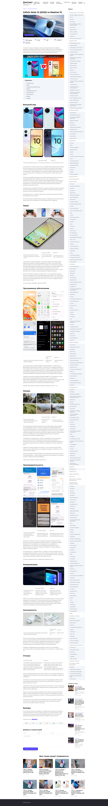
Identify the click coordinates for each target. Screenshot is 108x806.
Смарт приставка (73, 658)
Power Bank (72, 618)
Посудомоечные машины (75, 438)
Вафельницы (72, 399)
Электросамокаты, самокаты (75, 38)
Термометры (72, 378)
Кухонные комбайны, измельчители (74, 415)
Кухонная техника (73, 387)
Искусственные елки (74, 208)
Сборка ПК (72, 340)
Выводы (28, 98)
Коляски (71, 215)
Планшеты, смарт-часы (74, 241)
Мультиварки (72, 428)
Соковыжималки (73, 444)
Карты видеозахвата (74, 292)
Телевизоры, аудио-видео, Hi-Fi (37, 3)
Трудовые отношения (74, 661)
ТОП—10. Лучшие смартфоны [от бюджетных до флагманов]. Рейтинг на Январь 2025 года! (61, 772)
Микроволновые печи (74, 419)
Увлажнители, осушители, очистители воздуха (75, 93)
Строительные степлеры (75, 582)
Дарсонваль (72, 351)
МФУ (71, 318)
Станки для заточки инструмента (76, 575)
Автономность (29, 94)
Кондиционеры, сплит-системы (76, 47)
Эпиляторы (72, 384)
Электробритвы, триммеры (75, 382)
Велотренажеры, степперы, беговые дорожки (75, 24)
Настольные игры (73, 232)
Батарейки (72, 486)
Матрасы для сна (73, 367)
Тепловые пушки (73, 591)
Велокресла (72, 190)
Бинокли (72, 19)
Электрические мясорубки (75, 457)
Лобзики (72, 532)
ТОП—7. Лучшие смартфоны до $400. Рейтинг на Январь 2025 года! (61, 792)
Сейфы (70, 613)
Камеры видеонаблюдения (75, 669)
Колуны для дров (73, 517)
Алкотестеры (72, 344)
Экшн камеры (72, 678)
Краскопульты (73, 525)
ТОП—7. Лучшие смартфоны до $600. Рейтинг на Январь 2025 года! (77, 771)
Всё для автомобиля (73, 110)
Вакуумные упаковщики (75, 394)
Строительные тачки (74, 584)
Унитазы (71, 169)
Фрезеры (72, 602)
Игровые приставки (74, 201)
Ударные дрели (73, 595)
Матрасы (72, 228)
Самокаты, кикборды (74, 248)
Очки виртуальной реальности (76, 627)
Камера (28, 88)
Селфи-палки (72, 631)
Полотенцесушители (74, 160)
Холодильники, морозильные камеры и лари (76, 105)
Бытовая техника (73, 40)
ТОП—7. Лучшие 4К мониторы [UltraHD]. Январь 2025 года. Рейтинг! (79, 741)
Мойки (71, 158)
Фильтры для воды (73, 102)
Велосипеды (72, 21)
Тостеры (71, 448)
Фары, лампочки (73, 138)
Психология (72, 476)
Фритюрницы (72, 453)
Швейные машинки (74, 174)
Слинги (71, 252)
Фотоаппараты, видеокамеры (76, 671)
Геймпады (72, 275)
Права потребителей (74, 474)
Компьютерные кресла (74, 217)
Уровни (71, 597)
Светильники (72, 167)
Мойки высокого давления (75, 127)
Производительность (31, 90)
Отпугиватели (73, 547)
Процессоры (72, 335)
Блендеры (72, 391)
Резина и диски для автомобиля (76, 131)
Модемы (71, 312)
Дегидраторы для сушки (75, 404)
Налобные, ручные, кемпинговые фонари (76, 55)
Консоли (71, 303)
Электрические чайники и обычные (75, 461)
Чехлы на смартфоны (74, 640)
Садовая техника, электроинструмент (73, 483)
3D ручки (72, 183)
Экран (27, 85)
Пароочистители (73, 67)
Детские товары (73, 181)
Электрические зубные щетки (76, 259)
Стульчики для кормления (75, 257)
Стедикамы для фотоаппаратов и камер (76, 676)
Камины (71, 154)
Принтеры (72, 333)
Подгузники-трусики (74, 246)
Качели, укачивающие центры (76, 210)
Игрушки (72, 206)
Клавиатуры (72, 294)
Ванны (71, 145)
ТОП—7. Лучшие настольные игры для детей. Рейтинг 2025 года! (80, 689)
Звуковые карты (73, 279)
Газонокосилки (73, 499)
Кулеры (71, 307)
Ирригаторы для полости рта (76, 358)
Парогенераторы (73, 65)
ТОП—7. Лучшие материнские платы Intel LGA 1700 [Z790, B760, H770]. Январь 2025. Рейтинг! (79, 702)
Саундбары (72, 656)
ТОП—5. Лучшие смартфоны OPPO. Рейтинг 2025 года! (79, 715)
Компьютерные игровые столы (76, 298)
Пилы (71, 554)
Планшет (72, 629)
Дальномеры (72, 513)
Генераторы (72, 506)
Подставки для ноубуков (75, 331)
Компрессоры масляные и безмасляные (75, 520)
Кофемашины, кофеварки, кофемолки (75, 411)
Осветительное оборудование (75, 673)
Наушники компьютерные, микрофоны (75, 322)
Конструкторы (73, 219)
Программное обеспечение (33, 87)
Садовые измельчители (74, 563)
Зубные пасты (72, 199)
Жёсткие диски (73, 277)
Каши (71, 212)
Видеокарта (72, 273)
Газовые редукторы (74, 497)
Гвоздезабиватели (73, 504)
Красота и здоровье (73, 342)
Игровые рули (73, 286)
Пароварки (72, 436)
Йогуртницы (72, 408)
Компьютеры (67, 2)
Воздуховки (72, 495)
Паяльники (72, 549)
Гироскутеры (72, 27)
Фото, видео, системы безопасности (74, 664)
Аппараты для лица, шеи (75, 347)
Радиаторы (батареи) (74, 163)
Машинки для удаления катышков (77, 156)
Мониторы (72, 314)
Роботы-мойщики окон (74, 74)
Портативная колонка (74, 649)
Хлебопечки (72, 455)
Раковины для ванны (74, 165)
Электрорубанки (73, 611)
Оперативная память (74, 326)
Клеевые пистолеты (74, 515)
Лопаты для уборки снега (75, 534)
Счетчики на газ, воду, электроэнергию (74, 87)
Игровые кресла (73, 284)
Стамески (72, 573)
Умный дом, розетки (74, 95)
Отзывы (28, 96)
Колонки (71, 296)
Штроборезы (72, 604)
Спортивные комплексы (75, 255)
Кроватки (72, 221)
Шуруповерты (73, 606)
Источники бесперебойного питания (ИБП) (75, 289)
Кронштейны (72, 647)
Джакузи (71, 151)
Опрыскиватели (73, 545)
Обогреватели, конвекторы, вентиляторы (75, 58)
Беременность (73, 469)
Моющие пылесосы (74, 52)
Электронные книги (74, 642)
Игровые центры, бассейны (75, 203)
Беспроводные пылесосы (75, 43)
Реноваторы (72, 558)
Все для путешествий (74, 179)
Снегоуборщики (73, 571)
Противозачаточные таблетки (76, 373)
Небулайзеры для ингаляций (76, 237)
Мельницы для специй (74, 417)
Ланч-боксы (72, 226)
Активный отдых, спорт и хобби (76, 12)
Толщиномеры (73, 136)
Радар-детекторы (73, 129)
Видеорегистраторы (74, 120)
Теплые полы (72, 593)
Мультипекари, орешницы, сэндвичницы (75, 432)
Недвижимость (72, 471)
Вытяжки (72, 401)
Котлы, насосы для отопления (76, 49)
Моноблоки (72, 316)
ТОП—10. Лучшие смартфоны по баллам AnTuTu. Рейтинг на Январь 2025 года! (45, 771)
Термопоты (72, 446)
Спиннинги (72, 36)
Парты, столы (72, 239)
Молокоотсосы (73, 230)
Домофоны (72, 667)
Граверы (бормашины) (74, 510)
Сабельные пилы (73, 561)
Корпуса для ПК (73, 305)
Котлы (71, 523)
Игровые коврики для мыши (75, 282)
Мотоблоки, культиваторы (75, 538)
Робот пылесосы (73, 72)
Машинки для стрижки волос (76, 369)
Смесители (72, 568)
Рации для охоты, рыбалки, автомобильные (75, 479)
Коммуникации (30, 92)
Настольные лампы (74, 235)
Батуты (71, 17)
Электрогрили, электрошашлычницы (74, 464)
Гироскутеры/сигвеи (74, 197)
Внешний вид (29, 83)
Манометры (72, 536)
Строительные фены (74, 586)
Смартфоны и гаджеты (74, 615)
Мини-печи (72, 424)
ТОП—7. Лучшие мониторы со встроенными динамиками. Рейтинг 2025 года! (80, 728)
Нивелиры (72, 543)
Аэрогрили (72, 389)
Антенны (72, 143)
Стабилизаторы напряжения (75, 76)
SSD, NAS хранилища (74, 266)
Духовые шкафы (73, 406)
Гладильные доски (73, 149)
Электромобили (73, 261)
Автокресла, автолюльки (75, 186)
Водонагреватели (73, 45)
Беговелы (72, 188)
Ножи (71, 434)
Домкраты (72, 122)
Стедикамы (72, 636)
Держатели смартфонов (75, 620)
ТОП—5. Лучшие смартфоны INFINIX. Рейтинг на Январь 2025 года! (29, 792)
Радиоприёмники (73, 654)
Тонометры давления (74, 380)
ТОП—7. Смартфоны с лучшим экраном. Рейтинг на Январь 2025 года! (77, 792)
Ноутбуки (72, 324)
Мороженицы (72, 426)
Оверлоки (72, 371)
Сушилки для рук (73, 84)
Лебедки (72, 529)
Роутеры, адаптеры (74, 337)
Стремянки (72, 577)
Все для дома (72, 140)
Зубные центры (73, 353)
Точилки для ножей (74, 451)
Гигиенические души (74, 147)
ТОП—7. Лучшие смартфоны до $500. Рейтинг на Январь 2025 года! (45, 792)
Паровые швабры (73, 63)
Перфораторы (73, 552)
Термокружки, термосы (74, 90)
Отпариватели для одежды (75, 61)
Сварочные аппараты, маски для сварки (76, 566)
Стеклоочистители (74, 78)
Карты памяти (72, 622)
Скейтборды (72, 250)
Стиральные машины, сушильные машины (76, 82)
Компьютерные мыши (74, 301)
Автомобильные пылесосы (75, 114)
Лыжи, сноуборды (73, 31)
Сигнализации (73, 133)
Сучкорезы (72, 588)
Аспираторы (72, 349)
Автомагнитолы (73, 112)
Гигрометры (72, 508)
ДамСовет (28, 2)
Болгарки (72, 490)
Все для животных (73, 176)
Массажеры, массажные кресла (76, 362)
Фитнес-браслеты (73, 638)
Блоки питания (73, 268)
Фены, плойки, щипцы (74, 100)
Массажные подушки (74, 364)
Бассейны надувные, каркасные (76, 15)
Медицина (71, 466)
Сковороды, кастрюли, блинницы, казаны (76, 442)
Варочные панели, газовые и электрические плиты (76, 397)
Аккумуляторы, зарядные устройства (75, 118)
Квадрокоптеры (73, 29)
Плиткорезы (72, 556)
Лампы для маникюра (74, 360)
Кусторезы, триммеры (74, 527)
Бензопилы (72, 488)
